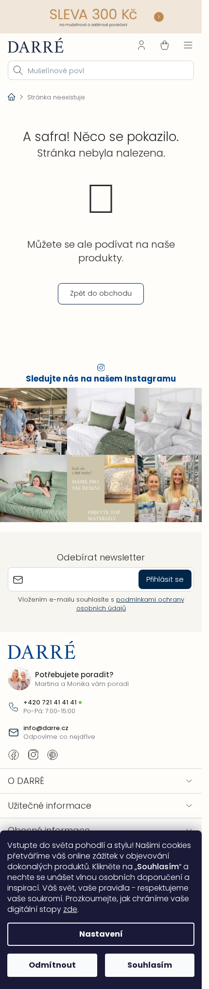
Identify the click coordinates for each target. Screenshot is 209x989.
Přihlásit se (165, 579)
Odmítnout (52, 965)
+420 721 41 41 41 (50, 702)
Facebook (13, 755)
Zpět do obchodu (101, 293)
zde (70, 909)
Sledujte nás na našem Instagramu (101, 379)
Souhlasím (149, 965)
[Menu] (188, 45)
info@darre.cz (46, 728)
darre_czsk (33, 755)
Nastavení (101, 934)
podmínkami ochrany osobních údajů (130, 604)
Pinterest (52, 755)
